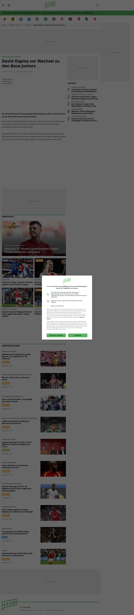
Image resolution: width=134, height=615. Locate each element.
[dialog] (67, 307)
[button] (67, 306)
